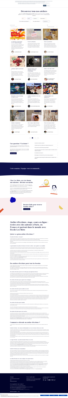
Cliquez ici (27, 378)
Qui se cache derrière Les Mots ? (14, 378)
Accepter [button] (45, 5)
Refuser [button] (48, 5)
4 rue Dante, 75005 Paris (21, 385)
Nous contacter (13, 153)
